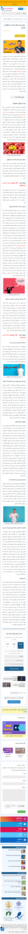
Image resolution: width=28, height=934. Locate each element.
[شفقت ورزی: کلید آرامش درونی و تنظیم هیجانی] (8, 750)
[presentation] (2, 752)
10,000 (7, 645)
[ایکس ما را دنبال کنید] (25, 835)
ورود (25, 932)
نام (24, 774)
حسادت (20, 305)
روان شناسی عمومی (14, 692)
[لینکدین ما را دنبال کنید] (25, 840)
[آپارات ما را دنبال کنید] (25, 830)
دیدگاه (23, 787)
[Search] (2, 13)
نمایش (12, 97)
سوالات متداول (11, 932)
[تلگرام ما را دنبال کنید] (25, 824)
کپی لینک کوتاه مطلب (14, 702)
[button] (1, 2)
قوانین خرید (21, 932)
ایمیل (23, 780)
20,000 (14, 645)
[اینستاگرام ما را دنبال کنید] (25, 819)
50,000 (20, 645)
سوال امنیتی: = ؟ (18, 806)
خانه (25, 19)
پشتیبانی (16, 932)
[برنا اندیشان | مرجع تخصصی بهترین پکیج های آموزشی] (7, 9)
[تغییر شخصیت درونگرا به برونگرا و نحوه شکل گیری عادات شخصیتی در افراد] (20, 751)
